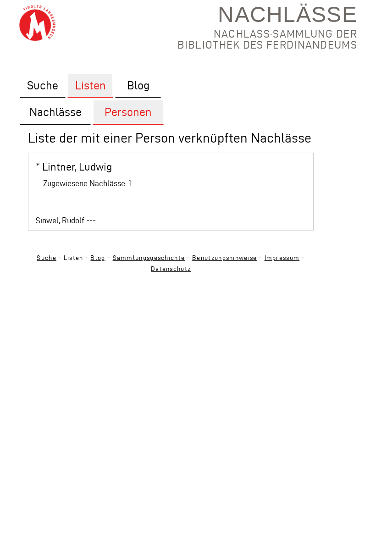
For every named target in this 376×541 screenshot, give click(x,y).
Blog (97, 257)
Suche (46, 257)
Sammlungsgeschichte (149, 257)
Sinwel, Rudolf (60, 220)
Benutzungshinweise (224, 257)
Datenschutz (171, 268)
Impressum (282, 257)
